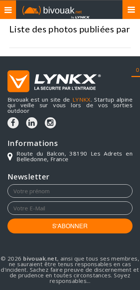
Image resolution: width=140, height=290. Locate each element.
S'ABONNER (70, 226)
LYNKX (81, 99)
